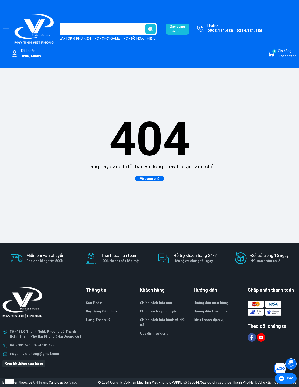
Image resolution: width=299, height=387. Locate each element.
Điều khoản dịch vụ (209, 320)
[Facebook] (252, 337)
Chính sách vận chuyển (158, 311)
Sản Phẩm (94, 303)
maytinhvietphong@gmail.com (34, 354)
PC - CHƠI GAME (107, 39)
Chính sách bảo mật (156, 303)
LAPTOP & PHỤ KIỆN (75, 39)
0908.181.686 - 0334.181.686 (32, 345)
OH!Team (40, 382)
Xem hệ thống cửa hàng (24, 364)
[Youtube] (261, 337)
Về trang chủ (149, 178)
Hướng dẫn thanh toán (212, 311)
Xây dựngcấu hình (177, 29)
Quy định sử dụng (154, 333)
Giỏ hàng (285, 53)
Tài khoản (31, 53)
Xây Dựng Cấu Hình (101, 311)
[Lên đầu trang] (291, 350)
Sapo (73, 382)
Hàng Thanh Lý (98, 320)
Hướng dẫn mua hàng (211, 303)
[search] (150, 29)
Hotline (234, 28)
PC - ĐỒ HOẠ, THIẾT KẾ (141, 39)
